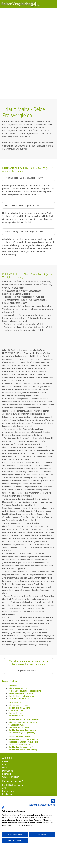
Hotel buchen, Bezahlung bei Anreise (23, 739)
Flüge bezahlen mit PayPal (19, 737)
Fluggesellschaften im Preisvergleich (23, 742)
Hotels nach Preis (15, 716)
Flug (4, 764)
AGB (4, 788)
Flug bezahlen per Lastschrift (20, 744)
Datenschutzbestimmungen (42, 805)
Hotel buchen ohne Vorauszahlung (22, 750)
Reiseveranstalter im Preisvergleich (22, 722)
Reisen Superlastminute (18, 688)
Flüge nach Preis (15, 713)
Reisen (5, 761)
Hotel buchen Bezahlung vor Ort (21, 747)
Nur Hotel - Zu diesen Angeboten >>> (22, 205)
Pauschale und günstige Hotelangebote (24, 691)
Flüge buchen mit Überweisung (21, 696)
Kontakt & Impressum (12, 785)
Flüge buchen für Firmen (18, 705)
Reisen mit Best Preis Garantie (20, 693)
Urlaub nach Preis (15, 710)
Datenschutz (8, 791)
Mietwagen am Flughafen (18, 727)
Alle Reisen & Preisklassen (18, 699)
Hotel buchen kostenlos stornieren (22, 730)
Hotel (4, 768)
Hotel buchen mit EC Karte (19, 708)
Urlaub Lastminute (16, 725)
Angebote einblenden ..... (28, 670)
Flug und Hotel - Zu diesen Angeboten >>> (24, 178)
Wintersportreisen (10, 777)
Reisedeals (12, 686)
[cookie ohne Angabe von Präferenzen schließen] (53, 801)
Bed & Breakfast (14, 703)
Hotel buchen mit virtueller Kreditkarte (23, 720)
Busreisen (7, 774)
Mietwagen (7, 771)
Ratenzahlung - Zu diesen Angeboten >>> (24, 231)
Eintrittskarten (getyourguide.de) (21, 733)
